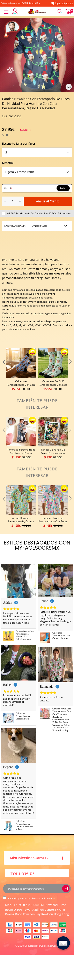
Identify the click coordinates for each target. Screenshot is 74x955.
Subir (63, 188)
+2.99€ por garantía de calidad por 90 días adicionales (39, 213)
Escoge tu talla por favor (18, 143)
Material (8, 163)
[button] (3, 369)
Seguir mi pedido (64, 3)
